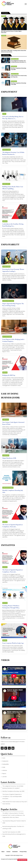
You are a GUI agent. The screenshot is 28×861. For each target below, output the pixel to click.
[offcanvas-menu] (25, 4)
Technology (6, 455)
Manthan (5, 603)
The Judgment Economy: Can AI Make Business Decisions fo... (19, 61)
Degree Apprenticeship (8, 300)
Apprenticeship (6, 266)
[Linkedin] (9, 748)
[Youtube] (13, 748)
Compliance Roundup (8, 487)
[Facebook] (2, 748)
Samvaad (5, 221)
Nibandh (5, 640)
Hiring (4, 113)
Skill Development (7, 336)
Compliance (14, 66)
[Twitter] (5, 748)
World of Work (14, 58)
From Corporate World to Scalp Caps (13, 643)
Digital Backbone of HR (9, 458)
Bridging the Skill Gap (8, 375)
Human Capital (6, 184)
